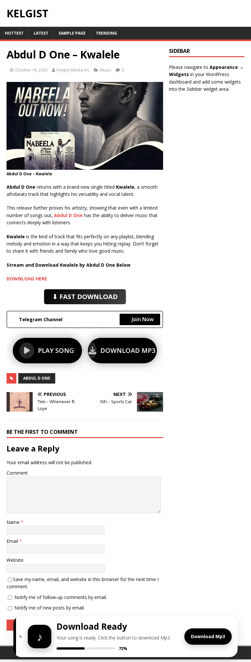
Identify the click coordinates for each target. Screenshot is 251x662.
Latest (41, 33)
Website (15, 560)
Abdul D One (36, 378)
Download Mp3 (208, 636)
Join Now (143, 319)
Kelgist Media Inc (73, 70)
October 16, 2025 (31, 70)
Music (105, 70)
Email (13, 541)
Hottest (14, 33)
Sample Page (72, 33)
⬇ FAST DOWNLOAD (85, 296)
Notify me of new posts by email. (49, 608)
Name (14, 522)
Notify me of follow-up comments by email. (60, 597)
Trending (106, 33)
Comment (17, 473)
